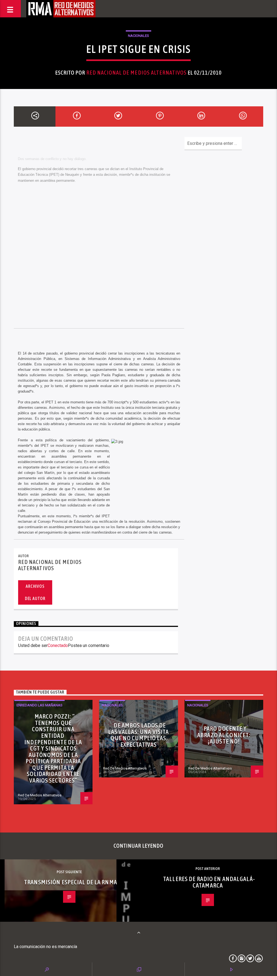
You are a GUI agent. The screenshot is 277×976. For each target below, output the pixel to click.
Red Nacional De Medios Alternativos (136, 72)
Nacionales (138, 36)
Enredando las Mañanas (39, 705)
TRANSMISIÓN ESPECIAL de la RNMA (70, 882)
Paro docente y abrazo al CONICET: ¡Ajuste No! (223, 735)
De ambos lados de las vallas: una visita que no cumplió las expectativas (138, 735)
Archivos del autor (35, 592)
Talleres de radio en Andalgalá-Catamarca (209, 882)
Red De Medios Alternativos (39, 795)
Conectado (58, 645)
